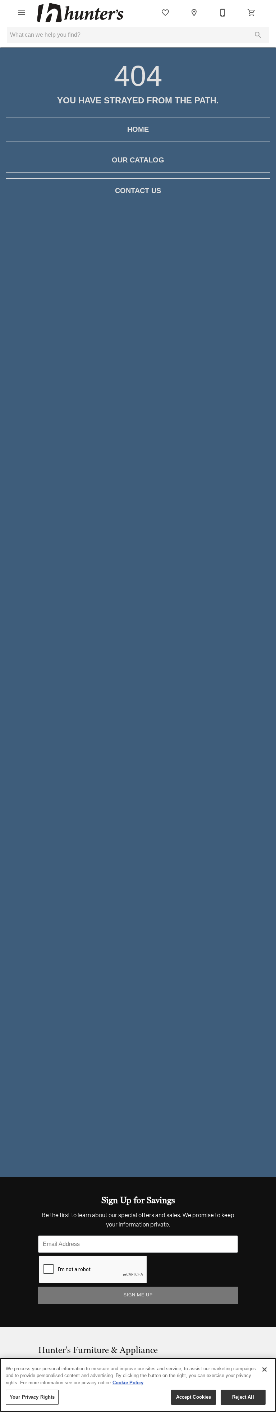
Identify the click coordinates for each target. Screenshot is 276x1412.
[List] (165, 12)
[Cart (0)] (251, 12)
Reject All (243, 1397)
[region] (138, 1385)
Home (138, 129)
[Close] (264, 1369)
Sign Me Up (138, 1295)
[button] (21, 12)
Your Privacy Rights (32, 1397)
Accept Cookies (193, 1397)
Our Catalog (138, 160)
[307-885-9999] (222, 12)
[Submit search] (258, 34)
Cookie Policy (127, 1382)
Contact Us (138, 191)
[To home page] (80, 12)
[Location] (194, 12)
